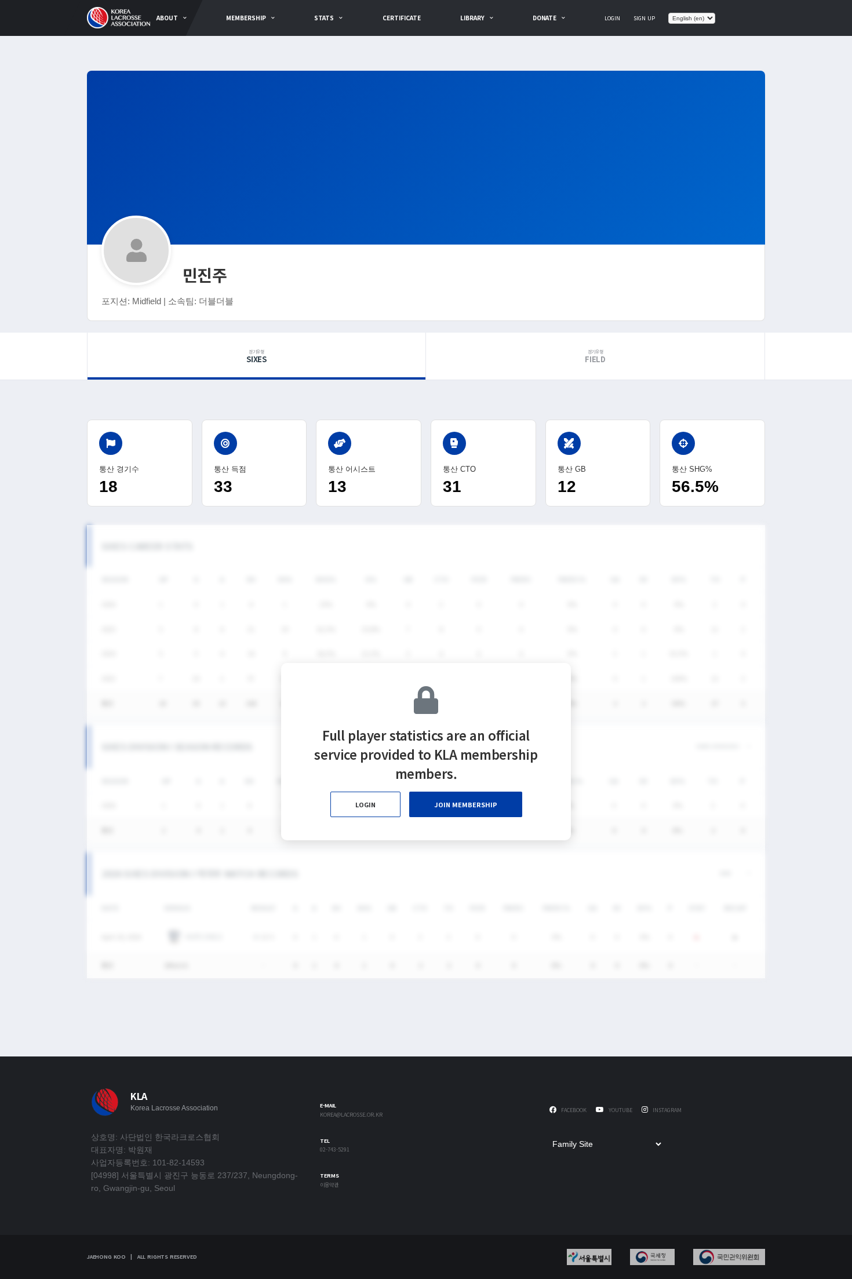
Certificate (402, 17)
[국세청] (652, 1257)
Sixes (256, 356)
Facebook (573, 1110)
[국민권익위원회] (729, 1257)
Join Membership (465, 804)
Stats (324, 17)
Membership (246, 17)
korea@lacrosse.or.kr (351, 1115)
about (167, 17)
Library (472, 17)
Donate (544, 17)
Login (612, 18)
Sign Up (644, 18)
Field (595, 356)
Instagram (666, 1110)
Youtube (619, 1110)
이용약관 (329, 1185)
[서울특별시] (589, 1257)
